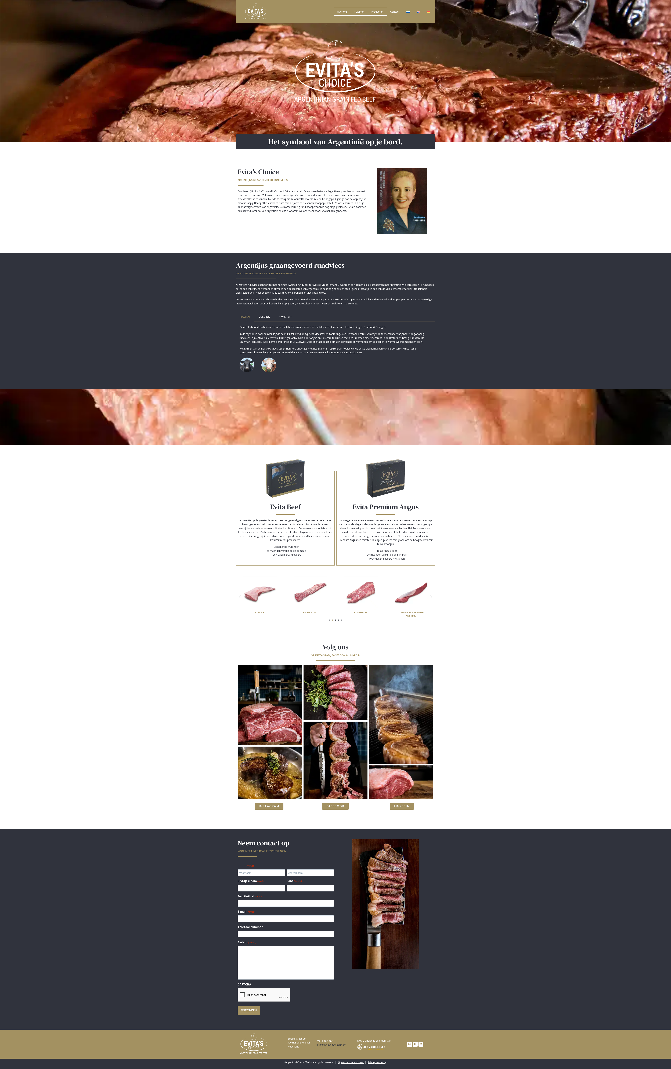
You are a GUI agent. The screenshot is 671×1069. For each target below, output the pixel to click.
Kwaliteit (359, 11)
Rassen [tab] (245, 316)
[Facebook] (415, 1044)
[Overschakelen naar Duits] (428, 12)
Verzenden (249, 1010)
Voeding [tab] (264, 316)
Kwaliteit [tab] (285, 316)
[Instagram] (409, 1044)
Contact (394, 11)
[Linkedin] (421, 1044)
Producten (377, 11)
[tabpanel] (335, 351)
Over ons (342, 11)
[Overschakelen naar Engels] (418, 12)
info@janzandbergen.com (331, 1044)
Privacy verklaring (377, 1062)
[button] (240, 596)
